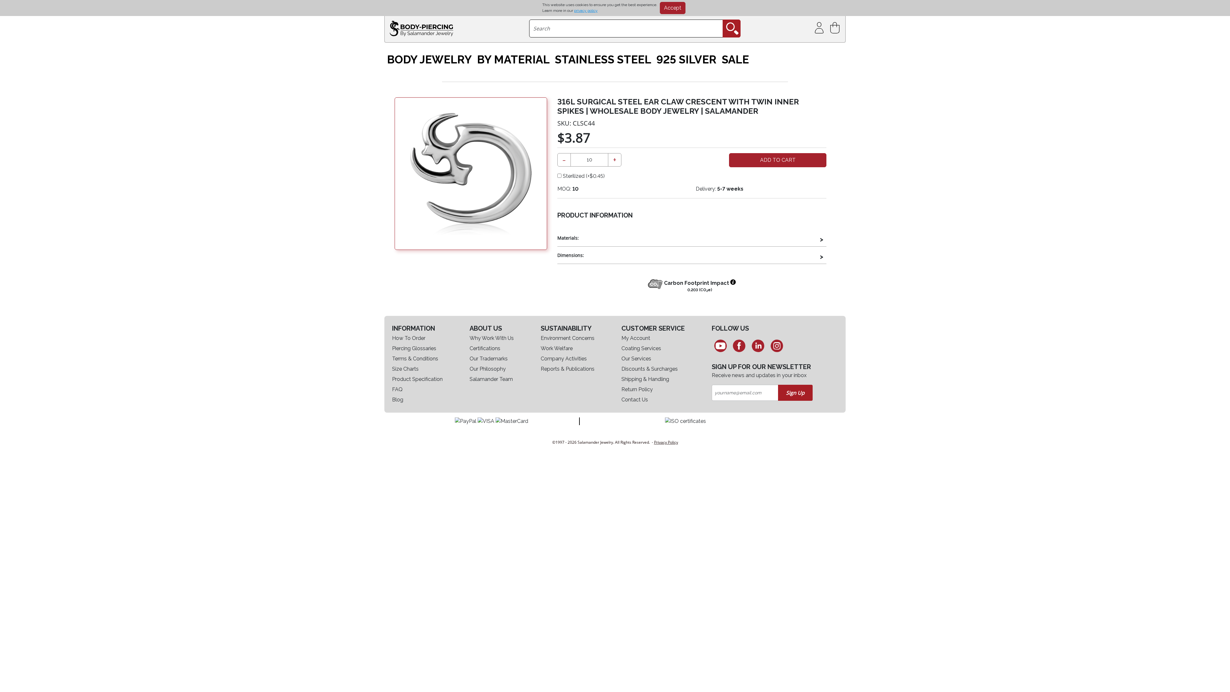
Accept (672, 8)
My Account (635, 338)
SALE (735, 59)
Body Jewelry (429, 59)
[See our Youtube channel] (720, 345)
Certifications (485, 348)
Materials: (568, 238)
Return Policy (637, 389)
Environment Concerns (567, 338)
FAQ (397, 389)
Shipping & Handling (645, 379)
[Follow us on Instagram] (777, 345)
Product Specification (417, 379)
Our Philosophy (488, 369)
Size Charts (405, 369)
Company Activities (564, 359)
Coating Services (641, 348)
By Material (513, 59)
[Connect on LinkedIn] (758, 345)
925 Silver (686, 59)
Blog (397, 400)
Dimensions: (570, 255)
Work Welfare (557, 348)
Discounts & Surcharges (649, 369)
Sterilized (583, 176)
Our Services (636, 359)
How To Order (408, 338)
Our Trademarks (489, 359)
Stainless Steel (603, 59)
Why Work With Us (492, 338)
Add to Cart (778, 160)
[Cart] (836, 28)
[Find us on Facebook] (739, 345)
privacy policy (586, 10)
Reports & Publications (567, 369)
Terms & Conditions (415, 359)
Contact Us (634, 400)
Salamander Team (491, 379)
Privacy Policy (666, 442)
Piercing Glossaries (414, 348)
